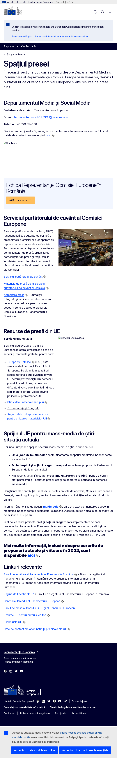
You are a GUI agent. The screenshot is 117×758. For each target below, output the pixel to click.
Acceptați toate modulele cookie (34, 750)
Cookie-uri (9, 713)
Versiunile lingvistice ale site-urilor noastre (73, 707)
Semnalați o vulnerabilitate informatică (24, 707)
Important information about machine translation (61, 36)
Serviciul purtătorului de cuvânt (23, 276)
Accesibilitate (78, 713)
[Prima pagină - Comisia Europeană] (13, 10)
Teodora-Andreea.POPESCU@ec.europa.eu (41, 117)
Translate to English (22, 36)
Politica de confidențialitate (35, 713)
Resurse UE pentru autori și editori (25, 615)
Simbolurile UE (13, 622)
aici (49, 135)
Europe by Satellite (19, 362)
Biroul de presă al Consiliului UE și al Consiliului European (39, 608)
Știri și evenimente (16, 54)
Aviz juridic (60, 713)
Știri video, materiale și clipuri (25, 402)
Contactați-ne (79, 701)
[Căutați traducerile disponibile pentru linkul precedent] (53, 135)
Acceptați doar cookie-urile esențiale (85, 750)
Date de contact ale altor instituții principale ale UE (35, 629)
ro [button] (95, 12)
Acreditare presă (14, 294)
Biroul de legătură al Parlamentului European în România (39, 574)
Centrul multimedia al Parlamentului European (32, 601)
